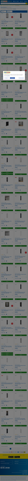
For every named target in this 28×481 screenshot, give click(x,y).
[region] (14, 75)
